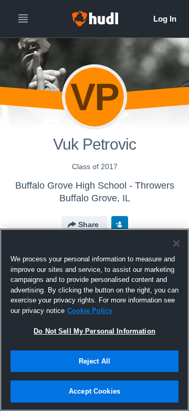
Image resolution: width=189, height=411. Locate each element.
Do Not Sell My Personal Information (94, 331)
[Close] (176, 243)
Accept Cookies (94, 391)
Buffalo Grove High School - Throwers (94, 185)
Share (88, 224)
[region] (94, 320)
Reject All (94, 361)
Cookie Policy (89, 311)
